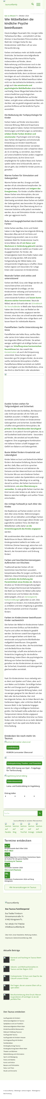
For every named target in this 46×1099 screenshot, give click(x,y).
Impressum (9, 938)
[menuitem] (32, 4)
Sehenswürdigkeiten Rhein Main (14, 1026)
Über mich (8, 935)
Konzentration (11, 352)
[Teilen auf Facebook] (10, 796)
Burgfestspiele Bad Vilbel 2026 (16, 848)
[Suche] (32, 4)
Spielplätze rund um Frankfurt (13, 1024)
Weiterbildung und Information (13, 1054)
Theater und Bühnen (10, 1051)
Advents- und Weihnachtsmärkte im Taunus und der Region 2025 (24, 968)
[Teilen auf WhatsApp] (29, 796)
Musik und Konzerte (10, 1071)
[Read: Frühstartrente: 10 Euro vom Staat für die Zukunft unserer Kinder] (6, 978)
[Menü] (38, 4)
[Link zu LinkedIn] (41, 1096)
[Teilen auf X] (20, 796)
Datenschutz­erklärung (20, 938)
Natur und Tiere (8, 1068)
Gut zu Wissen (10, 16)
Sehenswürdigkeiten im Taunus (13, 1021)
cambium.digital (26, 1090)
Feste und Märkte (9, 1060)
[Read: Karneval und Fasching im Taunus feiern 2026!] (6, 960)
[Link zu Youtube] (34, 1096)
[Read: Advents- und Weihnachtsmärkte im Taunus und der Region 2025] (6, 969)
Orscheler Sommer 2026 (14, 867)
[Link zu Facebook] (27, 1096)
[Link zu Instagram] (37, 1096)
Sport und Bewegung (10, 1057)
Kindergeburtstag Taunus (11, 1046)
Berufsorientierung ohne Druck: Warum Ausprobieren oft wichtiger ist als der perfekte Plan (25, 996)
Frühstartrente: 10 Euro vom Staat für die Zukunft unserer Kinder (26, 977)
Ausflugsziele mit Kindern (11, 1018)
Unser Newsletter (18, 935)
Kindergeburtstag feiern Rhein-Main (15, 1049)
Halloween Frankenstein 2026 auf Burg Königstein (19, 880)
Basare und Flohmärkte (11, 1065)
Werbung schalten (31, 935)
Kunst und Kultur (9, 1062)
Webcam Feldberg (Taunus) (12, 1032)
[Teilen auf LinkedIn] (39, 796)
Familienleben (8, 1043)
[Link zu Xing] (30, 1096)
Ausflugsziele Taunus (10, 1035)
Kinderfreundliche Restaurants (13, 1029)
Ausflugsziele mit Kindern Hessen (14, 1037)
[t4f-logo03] (15, 4)
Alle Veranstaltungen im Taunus (22, 887)
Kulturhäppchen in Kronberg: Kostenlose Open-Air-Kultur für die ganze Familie (23, 858)
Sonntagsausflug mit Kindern (13, 1040)
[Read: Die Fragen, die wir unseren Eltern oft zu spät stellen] (6, 987)
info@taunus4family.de (14, 927)
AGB (30, 938)
